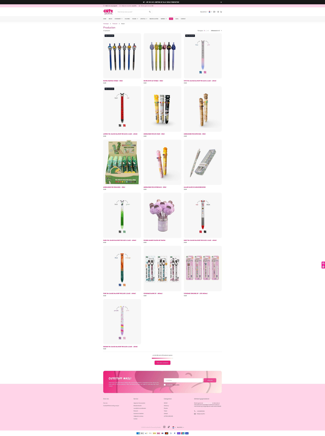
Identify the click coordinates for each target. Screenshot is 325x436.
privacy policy (176, 384)
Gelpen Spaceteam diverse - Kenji (113, 81)
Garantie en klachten (139, 413)
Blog (177, 18)
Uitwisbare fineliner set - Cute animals (196, 293)
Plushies (127, 18)
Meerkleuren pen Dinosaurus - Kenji (114, 187)
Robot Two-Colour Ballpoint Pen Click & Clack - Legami (200, 240)
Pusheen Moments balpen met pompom (154, 240)
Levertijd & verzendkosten (140, 408)
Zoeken (150, 12)
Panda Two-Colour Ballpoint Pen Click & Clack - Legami (119, 240)
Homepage (106, 23)
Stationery (118, 18)
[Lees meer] (214, 12)
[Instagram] (164, 427)
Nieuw (110, 18)
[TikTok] (169, 427)
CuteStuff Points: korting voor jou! (111, 405)
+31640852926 (201, 411)
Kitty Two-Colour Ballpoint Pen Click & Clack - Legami (200, 81)
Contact (183, 18)
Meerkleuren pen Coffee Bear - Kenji (195, 134)
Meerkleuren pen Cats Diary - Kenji (154, 134)
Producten (114, 23)
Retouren (136, 411)
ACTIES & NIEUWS (168, 416)
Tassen (134, 18)
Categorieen (168, 399)
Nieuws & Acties (154, 18)
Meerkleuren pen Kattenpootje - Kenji (155, 187)
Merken (163, 18)
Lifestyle (142, 18)
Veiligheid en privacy (138, 416)
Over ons (106, 399)
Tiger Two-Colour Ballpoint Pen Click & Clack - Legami (119, 293)
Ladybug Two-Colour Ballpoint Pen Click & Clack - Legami (120, 134)
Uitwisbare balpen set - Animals (153, 293)
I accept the (172, 384)
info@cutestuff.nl (201, 413)
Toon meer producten (162, 362)
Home (104, 18)
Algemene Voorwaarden (139, 403)
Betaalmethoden (138, 405)
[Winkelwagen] (221, 12)
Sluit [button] (221, 2)
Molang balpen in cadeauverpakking (195, 187)
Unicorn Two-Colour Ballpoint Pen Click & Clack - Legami (120, 346)
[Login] (218, 12)
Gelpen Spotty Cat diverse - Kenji (153, 81)
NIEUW (165, 403)
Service (136, 399)
